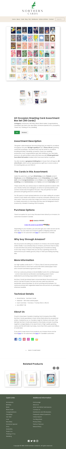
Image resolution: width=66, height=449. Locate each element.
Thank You (9, 431)
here (19, 233)
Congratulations (11, 412)
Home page (37, 402)
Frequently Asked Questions (42, 414)
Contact (51, 19)
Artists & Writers (43, 19)
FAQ (29, 19)
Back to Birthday (34, 350)
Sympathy (9, 429)
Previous (54, 368)
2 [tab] (5, 388)
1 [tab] (4, 388)
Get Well (8, 417)
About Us (36, 405)
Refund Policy (37, 426)
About (18, 19)
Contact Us (36, 409)
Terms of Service (38, 424)
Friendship (9, 414)
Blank (7, 407)
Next (57, 368)
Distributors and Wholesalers (42, 412)
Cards (22, 19)
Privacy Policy (37, 422)
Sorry (7, 426)
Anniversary (9, 402)
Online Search (37, 417)
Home (14, 19)
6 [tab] (12, 388)
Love (7, 419)
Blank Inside (9, 409)
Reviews (24, 132)
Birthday (8, 405)
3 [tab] (7, 388)
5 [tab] (10, 388)
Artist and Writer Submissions (42, 407)
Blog (26, 19)
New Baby (9, 422)
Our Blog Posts (37, 419)
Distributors (35, 19)
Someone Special (11, 424)
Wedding (9, 436)
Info (17, 132)
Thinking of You (10, 434)
